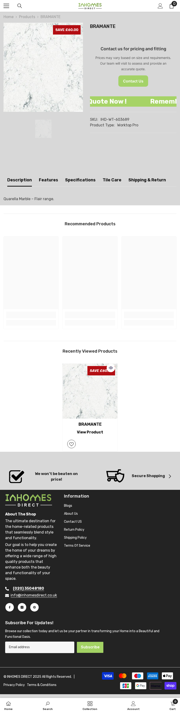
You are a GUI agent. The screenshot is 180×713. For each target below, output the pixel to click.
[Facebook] (9, 607)
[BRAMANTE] (90, 391)
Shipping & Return (147, 180)
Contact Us (133, 81)
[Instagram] (22, 607)
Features (48, 180)
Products (27, 17)
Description (19, 180)
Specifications (80, 180)
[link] (31, 315)
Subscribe (90, 647)
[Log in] (160, 5)
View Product (90, 432)
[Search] (19, 6)
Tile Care (112, 180)
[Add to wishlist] (71, 444)
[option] (43, 67)
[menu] (6, 6)
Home (9, 17)
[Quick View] (111, 368)
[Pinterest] (34, 607)
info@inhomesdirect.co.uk (34, 595)
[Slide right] (169, 476)
